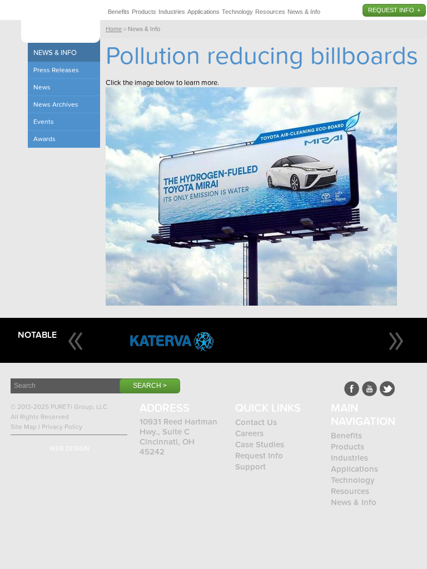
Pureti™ (60, 23)
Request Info (391, 10)
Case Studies (259, 445)
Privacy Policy (62, 427)
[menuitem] (119, 10)
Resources (270, 11)
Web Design (69, 448)
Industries (171, 11)
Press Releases (56, 70)
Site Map (24, 427)
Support (250, 467)
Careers (249, 433)
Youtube (369, 388)
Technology (237, 11)
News (42, 87)
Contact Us (256, 422)
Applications (203, 11)
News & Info (303, 11)
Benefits (119, 11)
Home (114, 29)
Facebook (351, 388)
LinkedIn (387, 388)
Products (144, 11)
